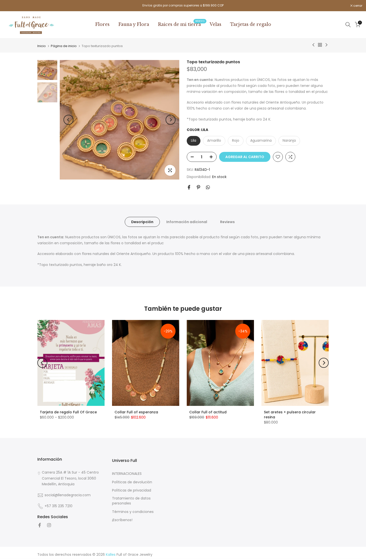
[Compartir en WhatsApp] (208, 187)
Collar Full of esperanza (136, 412)
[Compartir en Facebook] (189, 187)
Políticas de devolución (132, 482)
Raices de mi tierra (181, 24)
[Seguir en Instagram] (49, 525)
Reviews (227, 221)
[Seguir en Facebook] (39, 525)
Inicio (41, 46)
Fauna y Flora (133, 24)
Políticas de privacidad (131, 490)
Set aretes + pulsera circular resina (290, 415)
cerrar (11, 5)
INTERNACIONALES (127, 473)
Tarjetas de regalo (250, 24)
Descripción (142, 221)
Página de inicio (64, 46)
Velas (215, 24)
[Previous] (68, 120)
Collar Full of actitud (208, 412)
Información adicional (186, 221)
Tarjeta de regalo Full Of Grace (68, 412)
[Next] (171, 120)
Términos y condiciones (133, 511)
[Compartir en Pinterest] (198, 187)
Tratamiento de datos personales (131, 501)
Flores (102, 24)
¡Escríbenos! (122, 520)
